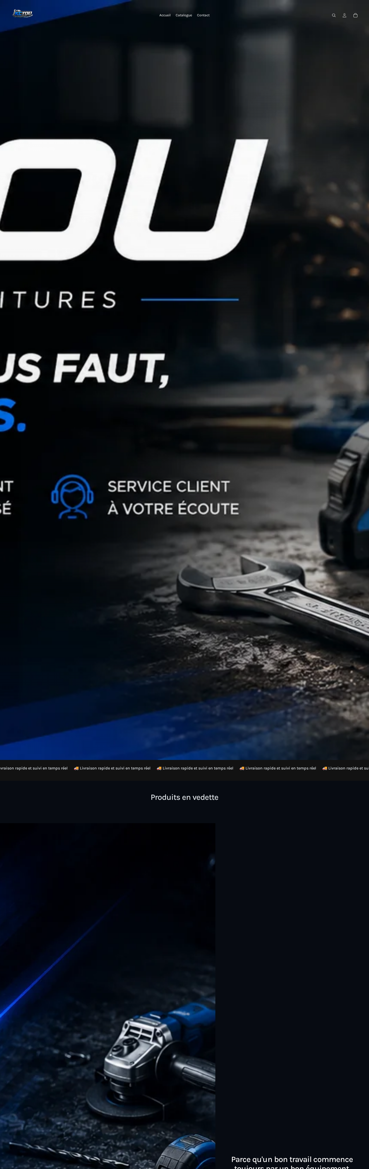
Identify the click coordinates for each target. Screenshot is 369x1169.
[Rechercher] (333, 15)
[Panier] (355, 15)
